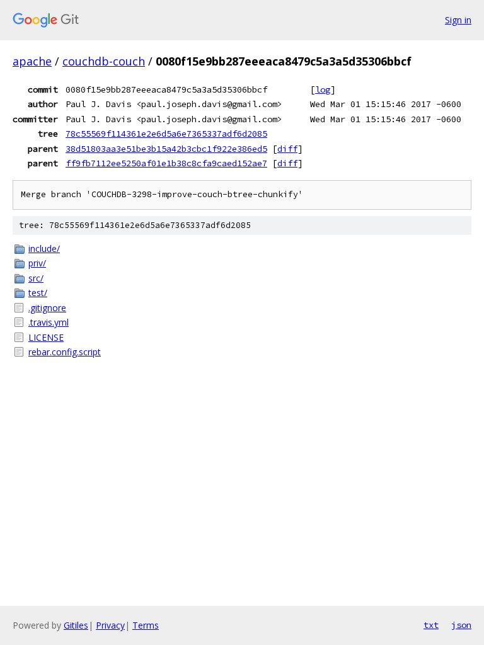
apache (32, 61)
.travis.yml (48, 322)
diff (287, 148)
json (461, 625)
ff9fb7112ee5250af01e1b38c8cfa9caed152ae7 (166, 163)
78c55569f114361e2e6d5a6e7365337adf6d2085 (166, 133)
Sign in (458, 20)
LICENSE (46, 337)
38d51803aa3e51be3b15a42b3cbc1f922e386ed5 (166, 148)
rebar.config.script (64, 352)
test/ (37, 293)
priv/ (37, 263)
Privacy (110, 625)
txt (431, 625)
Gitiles (76, 625)
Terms (145, 625)
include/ (44, 248)
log (322, 89)
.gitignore (47, 308)
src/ (35, 278)
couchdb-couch (103, 61)
